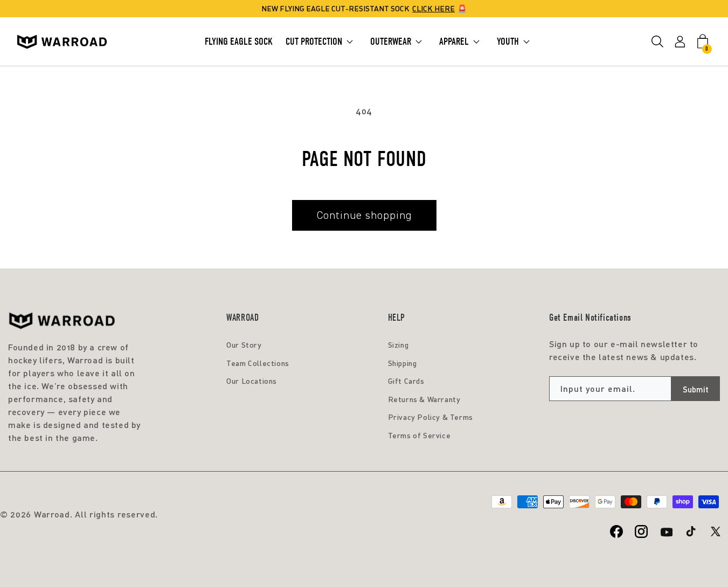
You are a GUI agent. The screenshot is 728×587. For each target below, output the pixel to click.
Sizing (398, 344)
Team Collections (257, 363)
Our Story (243, 344)
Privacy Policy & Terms (430, 417)
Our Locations (251, 380)
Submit (696, 389)
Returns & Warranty (424, 399)
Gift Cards (406, 380)
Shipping (402, 363)
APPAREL (454, 41)
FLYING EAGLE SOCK (239, 41)
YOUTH (508, 41)
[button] (657, 42)
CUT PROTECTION (314, 41)
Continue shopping (364, 215)
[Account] (680, 42)
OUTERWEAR (390, 41)
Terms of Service (419, 435)
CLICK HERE (433, 8)
